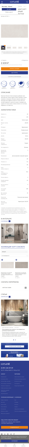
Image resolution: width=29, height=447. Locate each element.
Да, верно (9, 9)
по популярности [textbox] (5, 255)
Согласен (14, 441)
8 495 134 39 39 (7, 368)
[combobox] (14, 256)
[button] (7, 47)
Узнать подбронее (7, 438)
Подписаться (14, 427)
